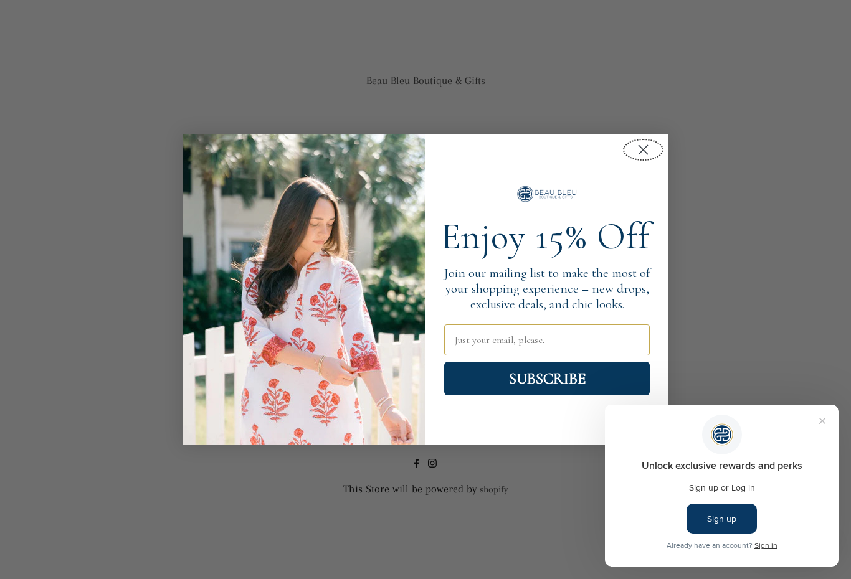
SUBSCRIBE (547, 378)
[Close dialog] (643, 150)
